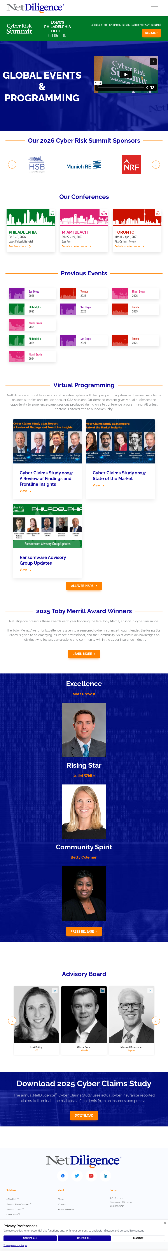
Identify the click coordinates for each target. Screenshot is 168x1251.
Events (126, 25)
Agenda (95, 25)
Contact (156, 25)
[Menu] (154, 8)
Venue (104, 25)
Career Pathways (140, 25)
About (61, 1190)
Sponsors (115, 25)
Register (151, 33)
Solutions (11, 1190)
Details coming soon (75, 246)
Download (84, 1115)
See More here (18, 246)
